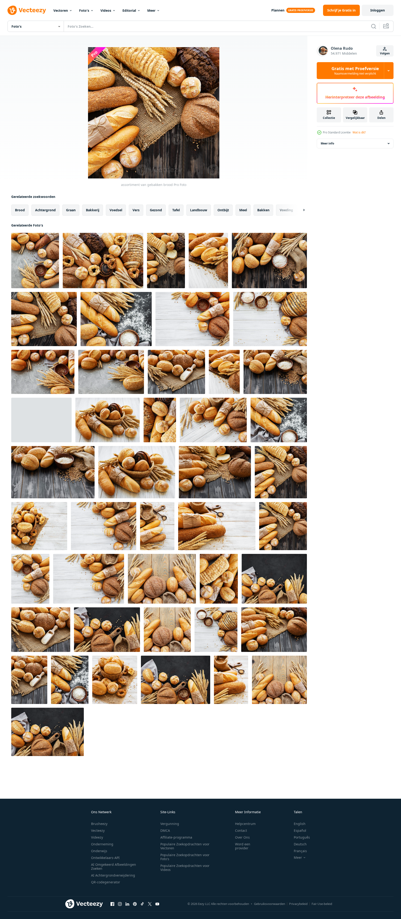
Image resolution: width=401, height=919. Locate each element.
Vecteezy (98, 830)
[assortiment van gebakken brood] (35, 260)
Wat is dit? (359, 132)
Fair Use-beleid (322, 904)
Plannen (277, 10)
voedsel (116, 210)
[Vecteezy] (26, 10)
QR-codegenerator (105, 882)
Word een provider (242, 846)
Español (300, 830)
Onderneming (102, 844)
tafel (176, 210)
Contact (241, 830)
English (299, 823)
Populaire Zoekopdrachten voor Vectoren (185, 846)
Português (302, 837)
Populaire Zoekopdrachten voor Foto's (185, 857)
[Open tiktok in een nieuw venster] (142, 904)
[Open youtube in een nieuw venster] (157, 904)
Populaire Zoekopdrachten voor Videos (185, 867)
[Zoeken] (373, 26)
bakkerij (92, 210)
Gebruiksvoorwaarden (269, 904)
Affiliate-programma (176, 837)
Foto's (84, 10)
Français (300, 851)
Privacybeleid (298, 904)
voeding (286, 210)
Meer (151, 10)
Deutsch (300, 844)
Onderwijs (99, 851)
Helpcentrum (245, 823)
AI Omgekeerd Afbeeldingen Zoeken (113, 866)
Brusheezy (99, 823)
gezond (156, 210)
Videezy (97, 837)
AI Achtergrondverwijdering (113, 875)
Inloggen (377, 10)
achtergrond (45, 210)
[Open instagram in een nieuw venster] (120, 904)
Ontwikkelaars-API (105, 857)
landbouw (198, 210)
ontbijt (223, 210)
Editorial (129, 10)
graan (71, 210)
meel (243, 210)
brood (20, 210)
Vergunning (169, 823)
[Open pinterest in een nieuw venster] (135, 904)
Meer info (327, 143)
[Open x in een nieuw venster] (150, 904)
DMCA (165, 830)
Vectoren (60, 10)
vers (136, 210)
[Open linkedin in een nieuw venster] (127, 904)
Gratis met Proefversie (355, 71)
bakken (263, 210)
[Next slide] (299, 210)
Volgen (385, 53)
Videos (105, 10)
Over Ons (242, 837)
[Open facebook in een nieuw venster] (112, 904)
